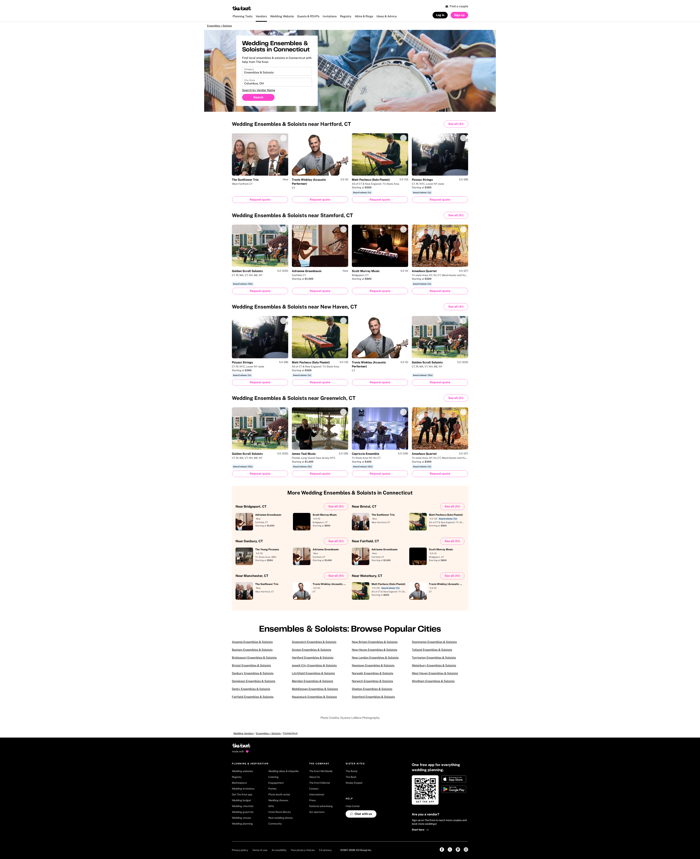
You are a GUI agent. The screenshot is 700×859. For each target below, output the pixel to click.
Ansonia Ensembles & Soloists (252, 644)
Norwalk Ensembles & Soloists (372, 676)
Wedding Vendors (243, 735)
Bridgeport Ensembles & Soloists (254, 660)
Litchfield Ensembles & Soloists (313, 676)
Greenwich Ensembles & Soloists (314, 644)
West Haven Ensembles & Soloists (435, 676)
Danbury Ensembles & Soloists (252, 676)
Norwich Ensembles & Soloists (372, 683)
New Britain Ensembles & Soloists (375, 644)
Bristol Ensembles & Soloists (251, 668)
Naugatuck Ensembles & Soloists (314, 699)
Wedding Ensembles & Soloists (291, 126)
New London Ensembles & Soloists (375, 660)
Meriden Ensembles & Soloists (312, 683)
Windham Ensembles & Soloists (433, 683)
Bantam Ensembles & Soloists (252, 652)
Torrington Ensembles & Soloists (434, 660)
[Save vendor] (283, 140)
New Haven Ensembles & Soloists (374, 652)
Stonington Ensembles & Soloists (434, 644)
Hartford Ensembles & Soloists (312, 660)
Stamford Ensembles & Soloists (373, 699)
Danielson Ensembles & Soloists (253, 683)
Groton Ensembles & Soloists (311, 652)
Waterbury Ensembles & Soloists (434, 668)
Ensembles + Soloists (223, 27)
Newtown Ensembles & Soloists (373, 668)
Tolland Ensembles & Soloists (432, 652)
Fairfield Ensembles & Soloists (252, 699)
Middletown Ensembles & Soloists (315, 691)
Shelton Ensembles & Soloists (372, 691)
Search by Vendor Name (258, 93)
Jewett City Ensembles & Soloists (314, 668)
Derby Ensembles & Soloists (251, 691)
